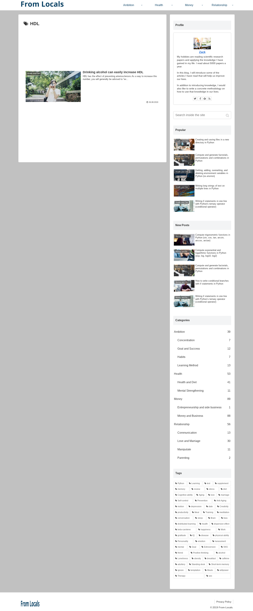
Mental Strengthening (203, 390)
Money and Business (203, 415)
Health (202, 373)
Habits (203, 356)
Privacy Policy (223, 601)
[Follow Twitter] (195, 99)
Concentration (203, 340)
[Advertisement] (92, 45)
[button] (227, 115)
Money (202, 398)
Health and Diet (203, 382)
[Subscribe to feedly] (205, 99)
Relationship (202, 424)
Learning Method (203, 365)
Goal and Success (203, 348)
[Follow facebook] (200, 99)
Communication (203, 432)
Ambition (202, 331)
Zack (202, 52)
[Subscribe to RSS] (209, 99)
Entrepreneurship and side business (203, 407)
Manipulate (203, 449)
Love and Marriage (203, 440)
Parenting (203, 457)
